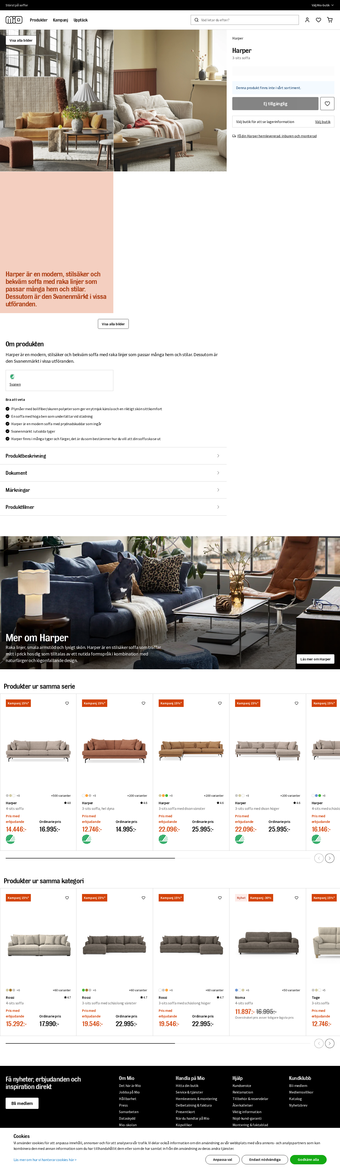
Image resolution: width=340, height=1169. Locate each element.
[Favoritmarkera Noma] (296, 897)
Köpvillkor (184, 1124)
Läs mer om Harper (316, 659)
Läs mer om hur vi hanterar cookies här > (45, 1159)
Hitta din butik (187, 1085)
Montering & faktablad (250, 1124)
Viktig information (247, 1111)
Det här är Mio (130, 1085)
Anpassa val (222, 1159)
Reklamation (243, 1092)
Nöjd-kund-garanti (247, 1118)
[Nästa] (329, 858)
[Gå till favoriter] (318, 20)
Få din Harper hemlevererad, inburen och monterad (276, 136)
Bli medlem (22, 1103)
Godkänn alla (308, 1159)
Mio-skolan (127, 1124)
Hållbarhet (127, 1098)
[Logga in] (307, 20)
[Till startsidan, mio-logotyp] (14, 20)
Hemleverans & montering (196, 1098)
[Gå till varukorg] (329, 20)
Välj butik (322, 121)
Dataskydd (127, 1118)
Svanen (15, 384)
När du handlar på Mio (192, 1118)
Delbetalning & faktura (194, 1105)
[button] (56, 100)
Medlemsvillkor (301, 1092)
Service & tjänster (189, 1092)
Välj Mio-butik (321, 5)
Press (123, 1105)
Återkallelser (243, 1105)
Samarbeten (128, 1111)
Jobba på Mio (129, 1092)
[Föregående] (319, 858)
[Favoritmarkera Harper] (327, 103)
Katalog (295, 1098)
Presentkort (185, 1111)
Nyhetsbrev (298, 1105)
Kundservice (242, 1085)
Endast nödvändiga (264, 1159)
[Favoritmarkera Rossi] (67, 897)
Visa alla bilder (21, 40)
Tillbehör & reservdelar (250, 1098)
